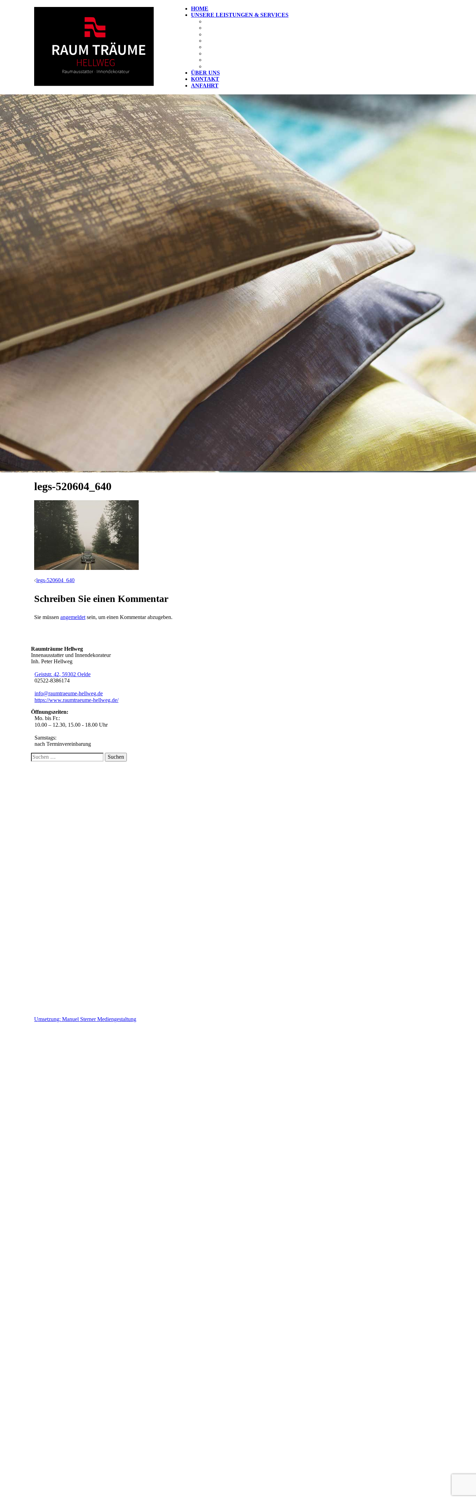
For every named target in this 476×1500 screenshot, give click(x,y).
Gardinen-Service (234, 28)
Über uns (205, 73)
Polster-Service (231, 34)
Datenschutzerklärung (72, 805)
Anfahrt (204, 85)
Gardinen (220, 21)
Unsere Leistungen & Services (240, 15)
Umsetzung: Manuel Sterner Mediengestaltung (85, 1019)
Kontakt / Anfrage (68, 792)
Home (199, 8)
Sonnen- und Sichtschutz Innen (255, 53)
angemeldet (72, 617)
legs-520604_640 (55, 580)
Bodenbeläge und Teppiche (249, 41)
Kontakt (205, 79)
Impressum (60, 799)
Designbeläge (227, 47)
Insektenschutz (231, 66)
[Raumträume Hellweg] (94, 84)
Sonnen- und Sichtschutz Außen (257, 60)
